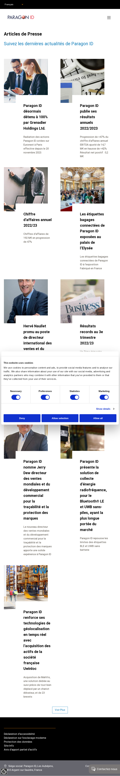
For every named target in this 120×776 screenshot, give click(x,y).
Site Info (9, 745)
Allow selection (60, 418)
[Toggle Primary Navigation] (109, 18)
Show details (103, 408)
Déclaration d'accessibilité (19, 733)
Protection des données (18, 741)
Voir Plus (60, 709)
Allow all (98, 418)
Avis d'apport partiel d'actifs (20, 749)
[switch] (45, 397)
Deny (22, 418)
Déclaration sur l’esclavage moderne (25, 737)
